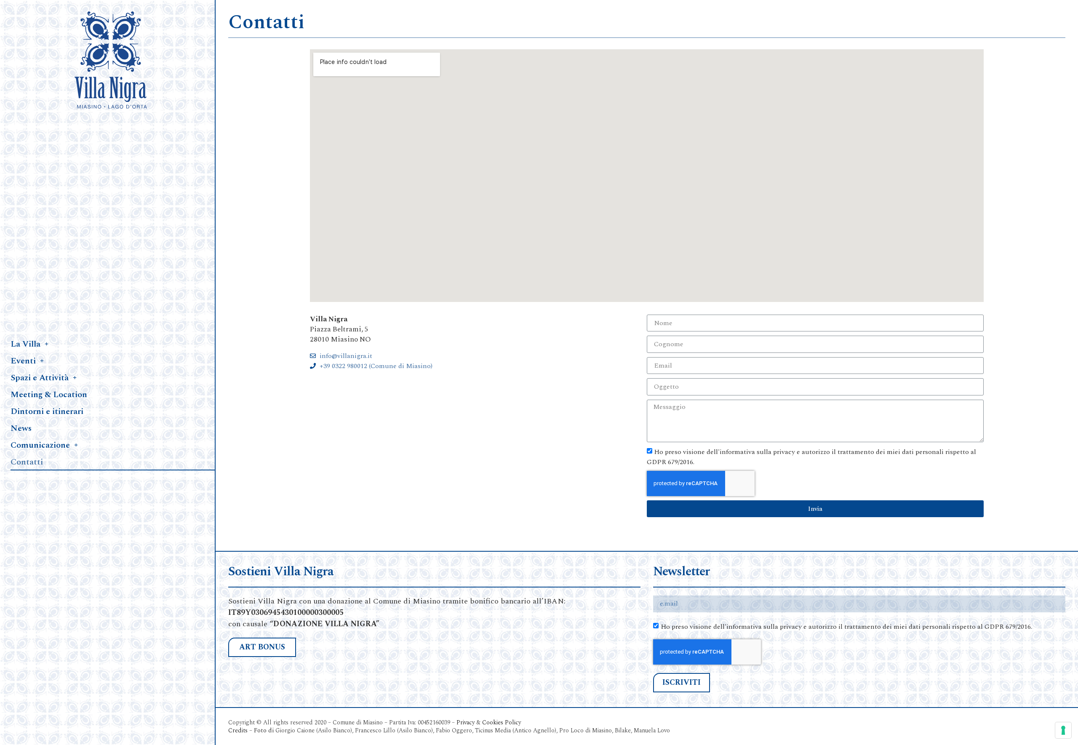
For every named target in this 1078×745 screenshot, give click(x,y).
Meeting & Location (49, 394)
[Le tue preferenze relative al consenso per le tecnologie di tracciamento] (1063, 730)
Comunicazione (40, 445)
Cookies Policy (502, 722)
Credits (238, 730)
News (21, 428)
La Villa (25, 344)
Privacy (465, 722)
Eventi (23, 361)
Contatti (27, 462)
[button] (262, 647)
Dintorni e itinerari (47, 411)
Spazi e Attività (40, 377)
